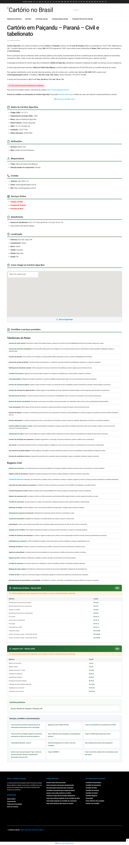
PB (73, 1)
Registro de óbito (14, 558)
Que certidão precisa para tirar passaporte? (99, 743)
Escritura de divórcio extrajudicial (19, 401)
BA (45, 1)
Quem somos (11, 799)
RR (95, 1)
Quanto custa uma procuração (56, 782)
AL (37, 1)
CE (48, 1)
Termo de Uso (11, 801)
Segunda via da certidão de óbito (58, 725)
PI (78, 1)
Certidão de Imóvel (92, 793)
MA (59, 1)
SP (103, 1)
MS (65, 1)
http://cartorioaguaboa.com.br (58, 90)
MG (62, 1)
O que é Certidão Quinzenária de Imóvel (97, 734)
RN (87, 1)
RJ (84, 1)
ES (53, 1)
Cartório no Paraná (14, 40)
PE (76, 1)
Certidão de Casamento (93, 785)
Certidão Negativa (91, 795)
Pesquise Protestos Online (82, 19)
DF (51, 1)
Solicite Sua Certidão (92, 803)
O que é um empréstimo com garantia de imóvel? (100, 725)
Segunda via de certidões (17, 530)
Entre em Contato (12, 807)
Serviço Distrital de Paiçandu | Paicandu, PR (26, 709)
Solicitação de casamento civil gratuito (21, 513)
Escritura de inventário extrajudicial (20, 349)
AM (40, 1)
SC (97, 1)
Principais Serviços (14, 19)
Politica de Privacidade (14, 804)
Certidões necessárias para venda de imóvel (60, 790)
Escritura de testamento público (19, 384)
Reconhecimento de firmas (17, 396)
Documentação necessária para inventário (59, 788)
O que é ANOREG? (53, 752)
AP (42, 1)
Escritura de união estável (17, 343)
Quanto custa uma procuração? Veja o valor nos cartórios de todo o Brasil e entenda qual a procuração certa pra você (26, 754)
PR (81, 1)
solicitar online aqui (65, 94)
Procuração (89, 798)
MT (68, 1)
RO (89, 1)
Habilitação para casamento (18, 541)
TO (105, 1)
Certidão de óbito (14, 574)
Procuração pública (15, 379)
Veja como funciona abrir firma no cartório (59, 803)
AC (34, 1)
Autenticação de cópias (16, 434)
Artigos (28, 19)
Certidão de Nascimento (93, 782)
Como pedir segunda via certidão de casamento (61, 801)
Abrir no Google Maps (66, 319)
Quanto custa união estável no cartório (58, 793)
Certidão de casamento (16, 563)
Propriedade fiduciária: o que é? (21, 743)
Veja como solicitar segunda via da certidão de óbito (63, 798)
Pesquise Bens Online (60, 19)
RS (92, 1)
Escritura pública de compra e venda (20, 426)
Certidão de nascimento (16, 502)
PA (71, 1)
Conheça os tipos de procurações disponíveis (60, 795)
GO (56, 1)
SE (100, 1)
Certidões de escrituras (16, 373)
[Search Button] (120, 10)
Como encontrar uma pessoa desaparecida (60, 785)
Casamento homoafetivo (17, 518)
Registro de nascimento (16, 468)
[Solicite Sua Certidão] (64, 99)
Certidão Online (42, 19)
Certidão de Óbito (91, 788)
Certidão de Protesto (92, 790)
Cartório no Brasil (27, 1)
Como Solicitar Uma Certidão (95, 801)
